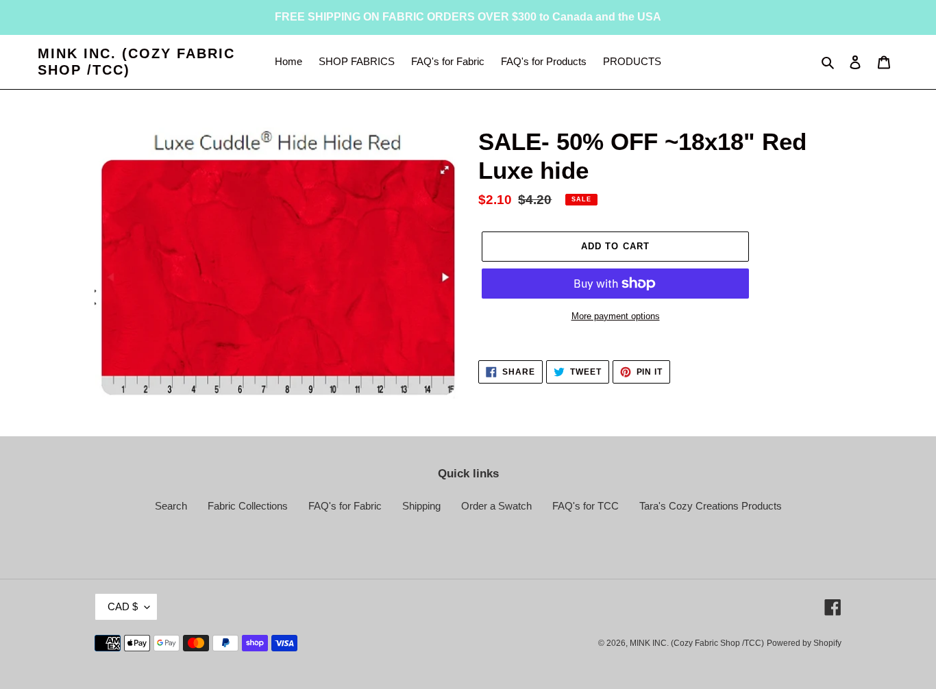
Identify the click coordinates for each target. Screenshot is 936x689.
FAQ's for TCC (585, 506)
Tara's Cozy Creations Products (710, 506)
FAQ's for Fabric (345, 506)
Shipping (421, 506)
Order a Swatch (496, 506)
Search (171, 506)
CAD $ (123, 606)
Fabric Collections (248, 506)
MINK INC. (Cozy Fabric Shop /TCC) (136, 61)
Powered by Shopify (804, 643)
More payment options (615, 316)
